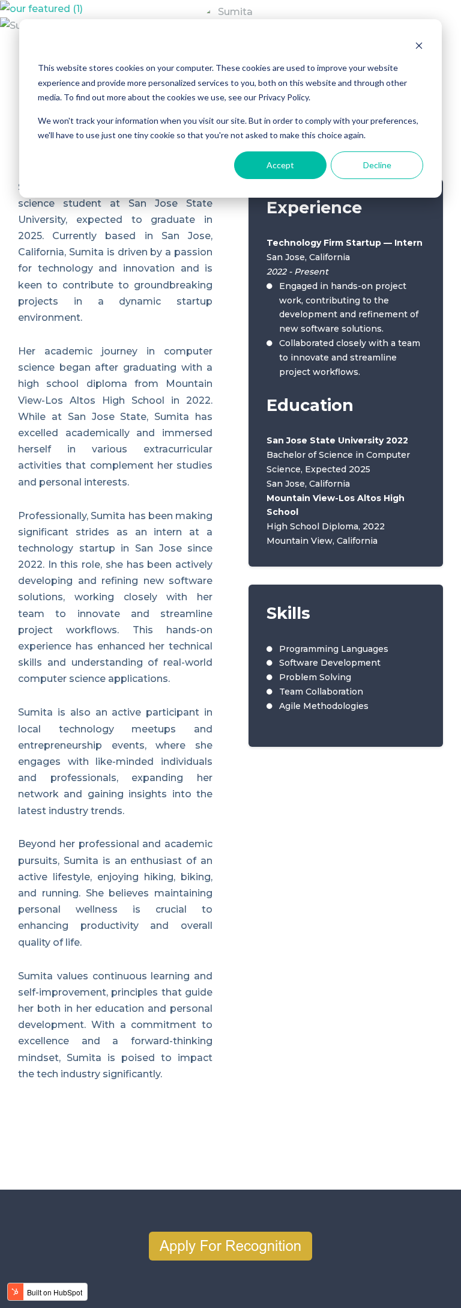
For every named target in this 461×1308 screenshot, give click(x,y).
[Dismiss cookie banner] (419, 45)
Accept (280, 165)
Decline (377, 165)
